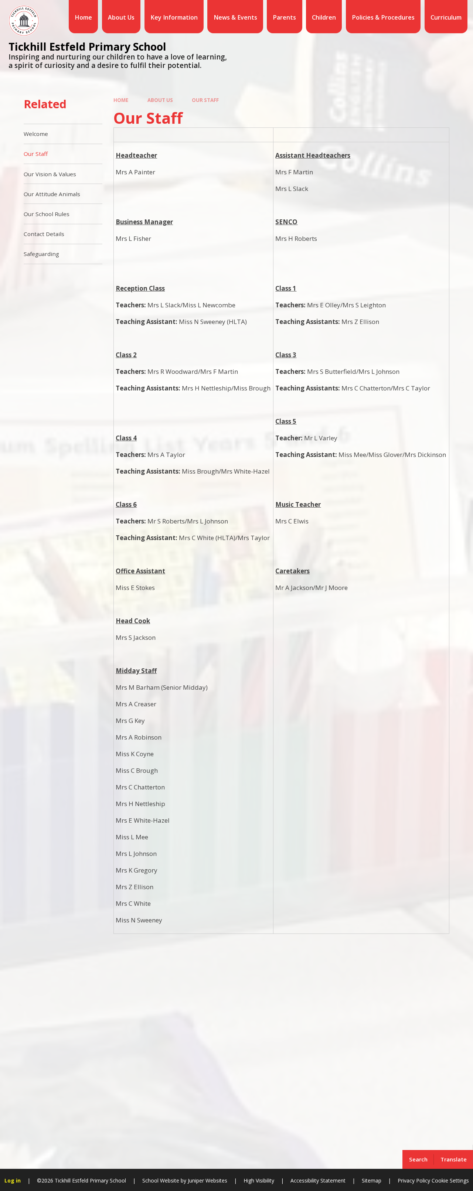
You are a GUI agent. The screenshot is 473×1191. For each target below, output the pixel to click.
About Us (160, 100)
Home (120, 100)
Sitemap (371, 1180)
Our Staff (205, 100)
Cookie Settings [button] (450, 1180)
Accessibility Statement (318, 1180)
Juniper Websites (206, 1180)
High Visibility (259, 1180)
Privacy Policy (414, 1180)
